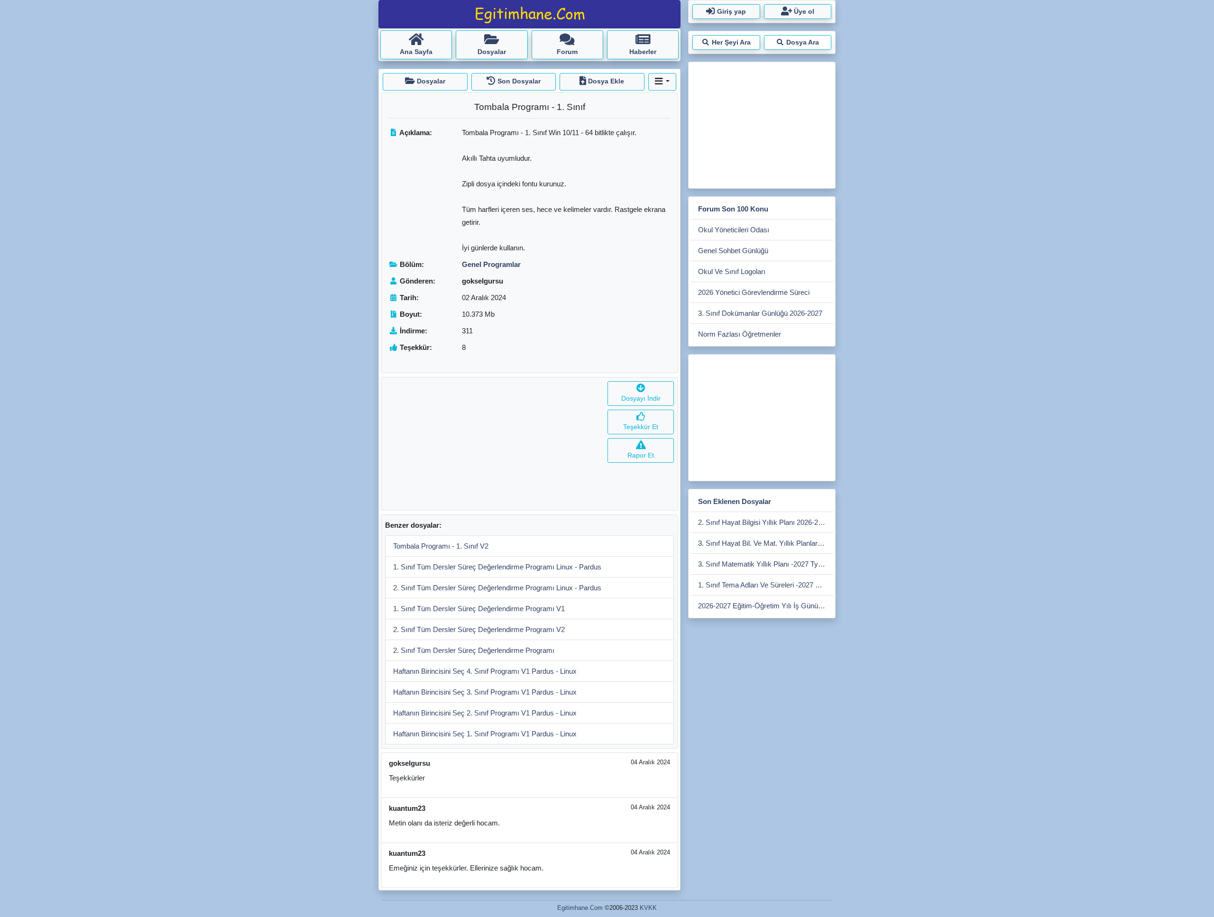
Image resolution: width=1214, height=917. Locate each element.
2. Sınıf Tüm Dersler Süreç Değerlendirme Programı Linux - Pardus (497, 588)
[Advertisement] (492, 443)
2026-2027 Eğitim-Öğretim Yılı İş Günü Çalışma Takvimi (765, 606)
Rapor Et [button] (640, 455)
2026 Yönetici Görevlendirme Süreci (753, 292)
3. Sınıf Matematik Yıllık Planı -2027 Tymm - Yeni (765, 564)
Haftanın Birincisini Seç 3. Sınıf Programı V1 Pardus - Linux (485, 692)
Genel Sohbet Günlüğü (733, 251)
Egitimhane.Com (580, 907)
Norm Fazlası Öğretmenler (739, 334)
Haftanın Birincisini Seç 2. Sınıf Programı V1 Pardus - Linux (485, 713)
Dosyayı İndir (641, 398)
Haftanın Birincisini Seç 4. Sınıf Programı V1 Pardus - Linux (485, 671)
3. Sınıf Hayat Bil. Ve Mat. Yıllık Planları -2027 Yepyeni (765, 543)
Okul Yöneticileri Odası (733, 230)
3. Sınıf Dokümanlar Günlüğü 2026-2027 (760, 313)
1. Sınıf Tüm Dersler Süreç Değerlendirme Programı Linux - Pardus (497, 567)
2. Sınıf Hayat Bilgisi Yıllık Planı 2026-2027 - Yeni (765, 522)
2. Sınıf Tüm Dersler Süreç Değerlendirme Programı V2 (479, 629)
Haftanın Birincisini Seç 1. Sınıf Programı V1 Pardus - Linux (485, 734)
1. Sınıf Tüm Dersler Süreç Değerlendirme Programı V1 (479, 609)
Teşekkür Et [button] (640, 427)
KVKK (648, 907)
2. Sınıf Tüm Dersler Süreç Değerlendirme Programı (473, 650)
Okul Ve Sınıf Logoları (731, 271)
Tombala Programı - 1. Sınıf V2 (440, 546)
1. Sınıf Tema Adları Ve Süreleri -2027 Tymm (765, 585)
